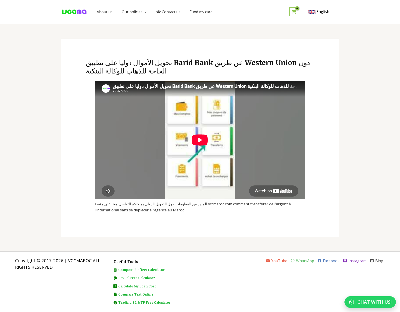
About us (104, 11)
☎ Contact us (168, 11)
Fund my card (201, 11)
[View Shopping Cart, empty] (293, 11)
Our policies (132, 11)
